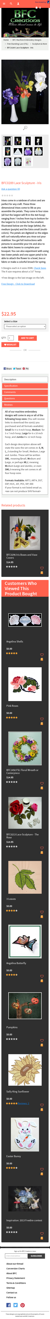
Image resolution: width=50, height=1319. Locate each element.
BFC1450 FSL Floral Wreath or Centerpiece (22, 772)
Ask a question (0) (10, 189)
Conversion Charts (15, 1268)
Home (6, 40)
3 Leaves (11, 899)
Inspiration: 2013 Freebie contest (24, 1220)
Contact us (11, 1292)
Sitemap (10, 1287)
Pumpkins (12, 1027)
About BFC (11, 1273)
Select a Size (10, 321)
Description (10, 379)
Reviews (8, 404)
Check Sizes (40, 268)
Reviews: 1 (23, 1103)
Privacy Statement (15, 1278)
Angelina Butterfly (16, 963)
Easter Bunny (13, 1156)
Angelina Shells (14, 641)
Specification (11, 385)
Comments (10, 392)
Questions (9, 398)
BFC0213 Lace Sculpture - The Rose (22, 836)
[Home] (25, 18)
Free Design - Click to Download (18, 284)
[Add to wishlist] (42, 568)
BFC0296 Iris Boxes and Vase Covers (21, 556)
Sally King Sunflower (17, 1091)
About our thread (14, 1263)
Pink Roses (12, 706)
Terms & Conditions (16, 1283)
